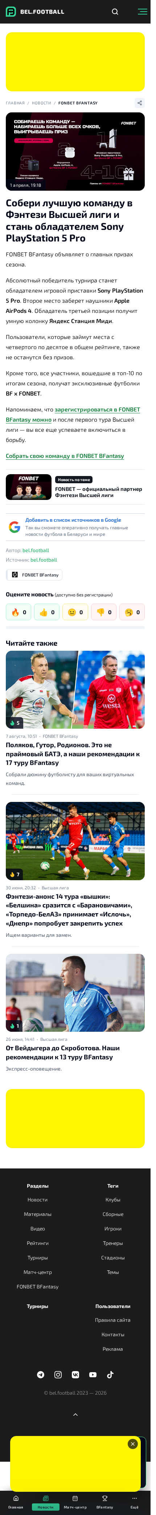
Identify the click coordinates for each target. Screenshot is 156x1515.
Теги (113, 1186)
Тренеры (113, 1243)
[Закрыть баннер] (133, 1444)
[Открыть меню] (142, 12)
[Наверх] (75, 1414)
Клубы (113, 1199)
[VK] (75, 1374)
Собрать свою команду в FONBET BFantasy (65, 455)
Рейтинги (38, 1243)
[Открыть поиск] (115, 12)
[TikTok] (110, 1374)
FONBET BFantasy (78, 102)
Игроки (113, 1228)
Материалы (38, 1214)
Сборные (113, 1214)
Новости (42, 102)
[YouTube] (93, 1374)
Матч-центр (38, 1272)
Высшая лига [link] (55, 887)
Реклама (113, 1349)
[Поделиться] (140, 103)
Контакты (113, 1334)
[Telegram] (40, 1374)
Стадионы (113, 1257)
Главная (15, 102)
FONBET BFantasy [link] (60, 735)
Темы (113, 1272)
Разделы (38, 1186)
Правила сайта (113, 1320)
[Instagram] (58, 1374)
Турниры (38, 1257)
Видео (37, 1228)
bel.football (35, 550)
